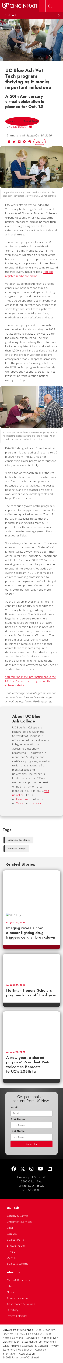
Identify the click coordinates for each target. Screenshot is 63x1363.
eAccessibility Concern (35, 1345)
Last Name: (18, 1131)
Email (10, 1227)
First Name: (18, 1119)
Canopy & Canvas (18, 1215)
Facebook (22, 799)
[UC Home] (19, 6)
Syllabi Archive (11, 1345)
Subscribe (31, 1144)
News (10, 1292)
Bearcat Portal (15, 1239)
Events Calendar (17, 1316)
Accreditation (27, 1353)
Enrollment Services (19, 1221)
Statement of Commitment (38, 1341)
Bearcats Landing (17, 1263)
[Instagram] (31, 1169)
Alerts (6, 1337)
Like (38, 141)
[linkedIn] (50, 1169)
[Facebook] (13, 1169)
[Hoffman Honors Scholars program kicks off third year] (31, 967)
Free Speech (25, 1349)
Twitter (20, 803)
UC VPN (11, 1257)
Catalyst (12, 1233)
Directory (12, 1310)
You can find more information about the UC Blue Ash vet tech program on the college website (30, 681)
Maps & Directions (18, 1280)
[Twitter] (22, 1169)
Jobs (9, 1286)
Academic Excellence (19, 840)
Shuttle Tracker (16, 1245)
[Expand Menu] (58, 15)
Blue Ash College (17, 848)
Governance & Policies (21, 1304)
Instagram (37, 803)
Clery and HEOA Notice (25, 1337)
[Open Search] (50, 6)
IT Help (11, 1251)
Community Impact (18, 1298)
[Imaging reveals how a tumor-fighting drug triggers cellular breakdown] (31, 890)
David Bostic (18, 126)
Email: (14, 1107)
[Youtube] (40, 1169)
